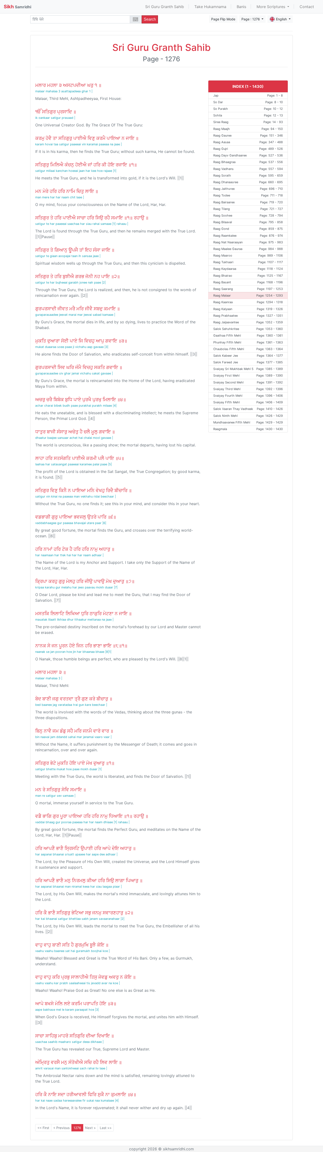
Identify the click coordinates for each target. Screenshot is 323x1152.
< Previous (61, 1128)
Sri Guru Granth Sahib (164, 6)
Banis (241, 6)
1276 (77, 1128)
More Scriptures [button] (271, 6)
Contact (307, 6)
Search (150, 19)
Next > (90, 1128)
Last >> (106, 1128)
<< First (43, 1128)
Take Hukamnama (210, 6)
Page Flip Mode (223, 19)
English (282, 19)
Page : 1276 (251, 19)
